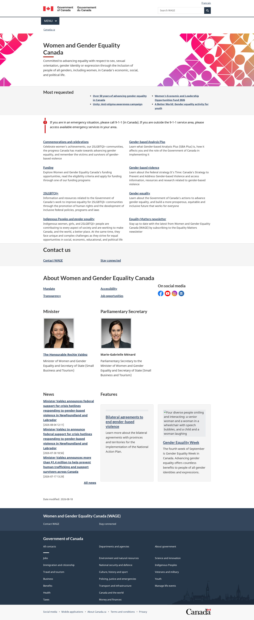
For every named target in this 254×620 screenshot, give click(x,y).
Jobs (45, 558)
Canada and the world (111, 592)
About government (165, 546)
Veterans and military (167, 572)
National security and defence (115, 565)
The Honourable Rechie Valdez (65, 355)
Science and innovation (168, 558)
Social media (50, 611)
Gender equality (139, 193)
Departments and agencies (114, 546)
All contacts (49, 546)
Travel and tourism (53, 572)
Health (47, 592)
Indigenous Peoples (166, 565)
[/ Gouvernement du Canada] (69, 9)
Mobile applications (72, 611)
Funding (48, 167)
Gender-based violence (144, 167)
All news (90, 483)
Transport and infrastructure (115, 585)
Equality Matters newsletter (147, 219)
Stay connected (111, 260)
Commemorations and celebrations (66, 142)
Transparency (52, 296)
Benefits (47, 585)
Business (48, 578)
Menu (49, 21)
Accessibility (109, 288)
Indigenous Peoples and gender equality (69, 219)
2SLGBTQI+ (51, 193)
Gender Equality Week (181, 442)
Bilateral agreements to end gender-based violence (124, 422)
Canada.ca (49, 29)
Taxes (46, 599)
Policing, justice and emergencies (117, 578)
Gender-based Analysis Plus (147, 142)
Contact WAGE (53, 260)
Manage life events (165, 585)
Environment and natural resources (119, 558)
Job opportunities (112, 296)
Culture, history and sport (113, 572)
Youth (158, 578)
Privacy (143, 611)
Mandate (49, 288)
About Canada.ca (96, 611)
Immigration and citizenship (59, 565)
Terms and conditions (123, 611)
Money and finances (110, 599)
